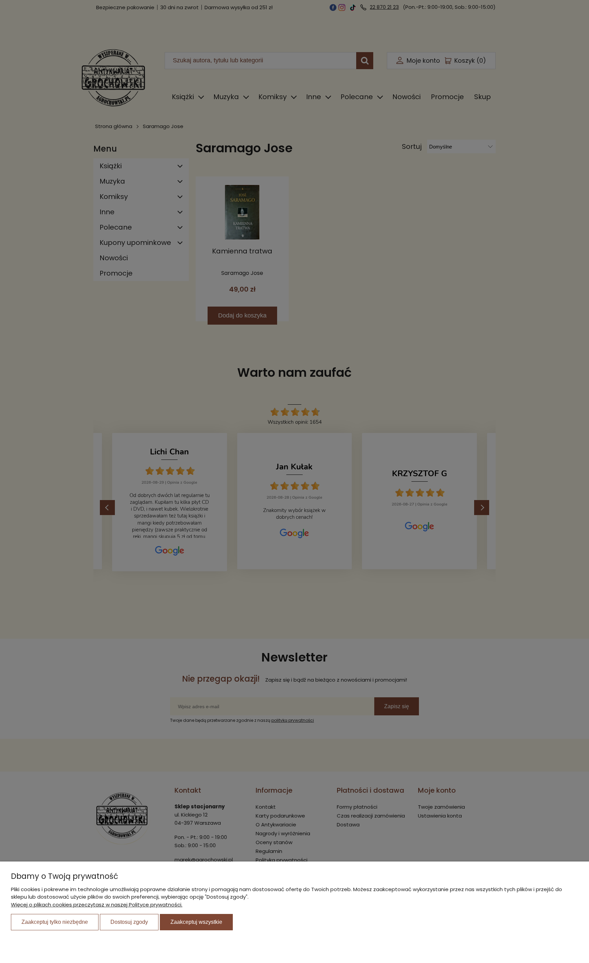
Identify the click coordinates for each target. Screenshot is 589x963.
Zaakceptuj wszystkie (196, 922)
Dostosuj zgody (129, 922)
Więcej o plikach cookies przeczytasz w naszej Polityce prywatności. (96, 904)
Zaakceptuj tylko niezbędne (54, 922)
